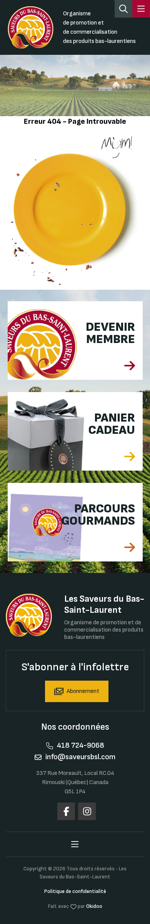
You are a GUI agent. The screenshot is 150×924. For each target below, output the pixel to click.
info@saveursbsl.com (80, 757)
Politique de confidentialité (75, 891)
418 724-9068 (80, 745)
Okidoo (94, 906)
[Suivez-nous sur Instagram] (87, 811)
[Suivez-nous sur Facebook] (66, 811)
